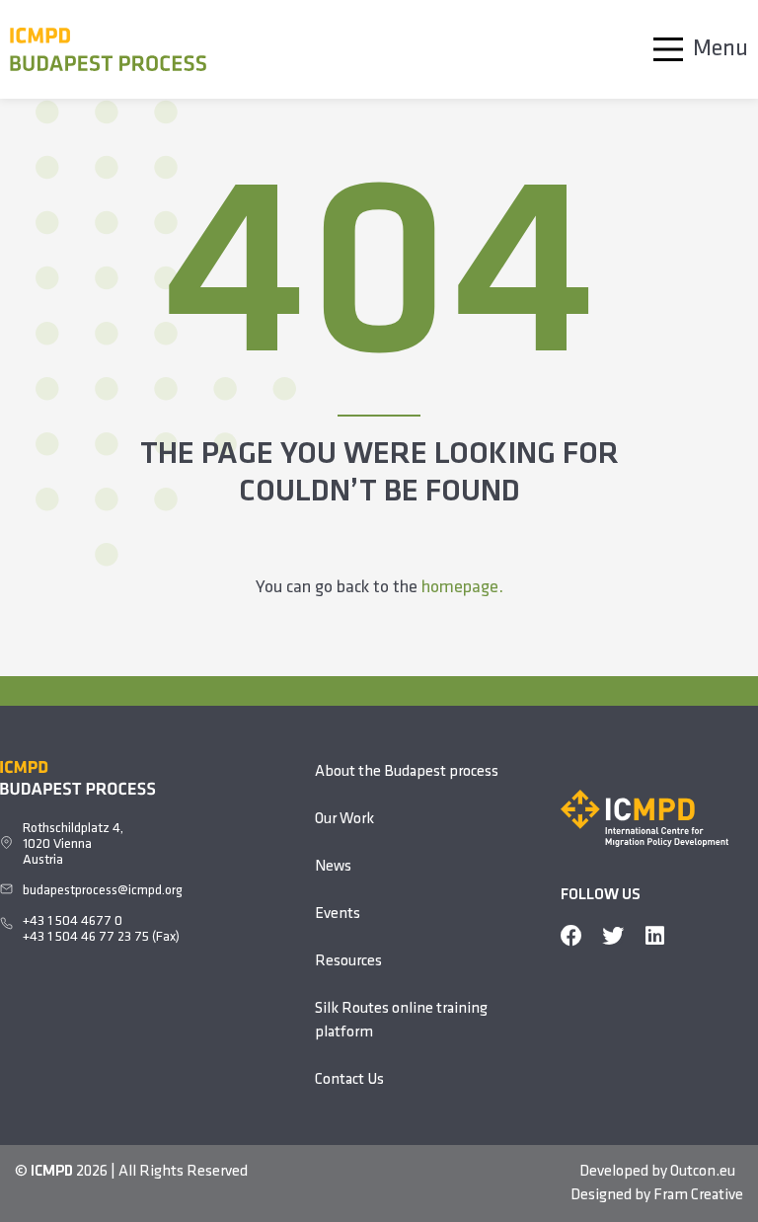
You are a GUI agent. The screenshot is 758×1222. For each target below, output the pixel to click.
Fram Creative (698, 1195)
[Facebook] (571, 936)
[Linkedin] (654, 936)
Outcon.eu (702, 1172)
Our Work (344, 819)
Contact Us (349, 1080)
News (333, 867)
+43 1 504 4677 (68, 921)
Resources (348, 961)
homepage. (462, 588)
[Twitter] (613, 936)
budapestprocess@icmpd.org (103, 890)
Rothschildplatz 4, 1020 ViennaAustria (73, 844)
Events (337, 914)
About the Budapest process (406, 772)
